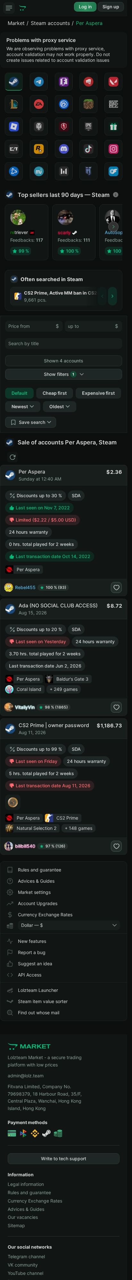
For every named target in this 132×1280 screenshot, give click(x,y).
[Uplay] (64, 104)
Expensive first (98, 393)
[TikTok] (88, 149)
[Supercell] (113, 104)
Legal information (26, 1184)
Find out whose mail (38, 1012)
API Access (29, 974)
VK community (23, 1265)
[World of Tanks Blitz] (64, 126)
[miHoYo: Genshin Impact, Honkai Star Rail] (39, 171)
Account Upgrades (37, 903)
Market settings (34, 892)
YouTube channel (25, 1273)
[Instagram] (113, 149)
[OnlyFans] (113, 171)
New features (32, 941)
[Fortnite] (64, 82)
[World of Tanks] (39, 126)
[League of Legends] (14, 104)
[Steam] (14, 82)
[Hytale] (88, 171)
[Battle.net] (14, 171)
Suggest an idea (35, 963)
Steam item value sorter (43, 1001)
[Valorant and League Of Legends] (88, 82)
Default (19, 393)
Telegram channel (26, 1256)
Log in (85, 6)
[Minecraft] (88, 104)
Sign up (111, 6)
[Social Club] (39, 149)
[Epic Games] (88, 126)
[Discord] (64, 149)
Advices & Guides (36, 881)
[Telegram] (39, 82)
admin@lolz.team (26, 1075)
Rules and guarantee (39, 869)
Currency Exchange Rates (45, 914)
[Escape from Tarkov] (14, 149)
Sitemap (16, 1225)
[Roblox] (14, 126)
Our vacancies (23, 1217)
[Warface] (64, 171)
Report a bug (31, 952)
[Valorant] (113, 82)
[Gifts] (113, 126)
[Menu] (9, 8)
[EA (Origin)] (39, 104)
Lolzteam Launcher (38, 990)
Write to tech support (63, 1158)
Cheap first (55, 393)
